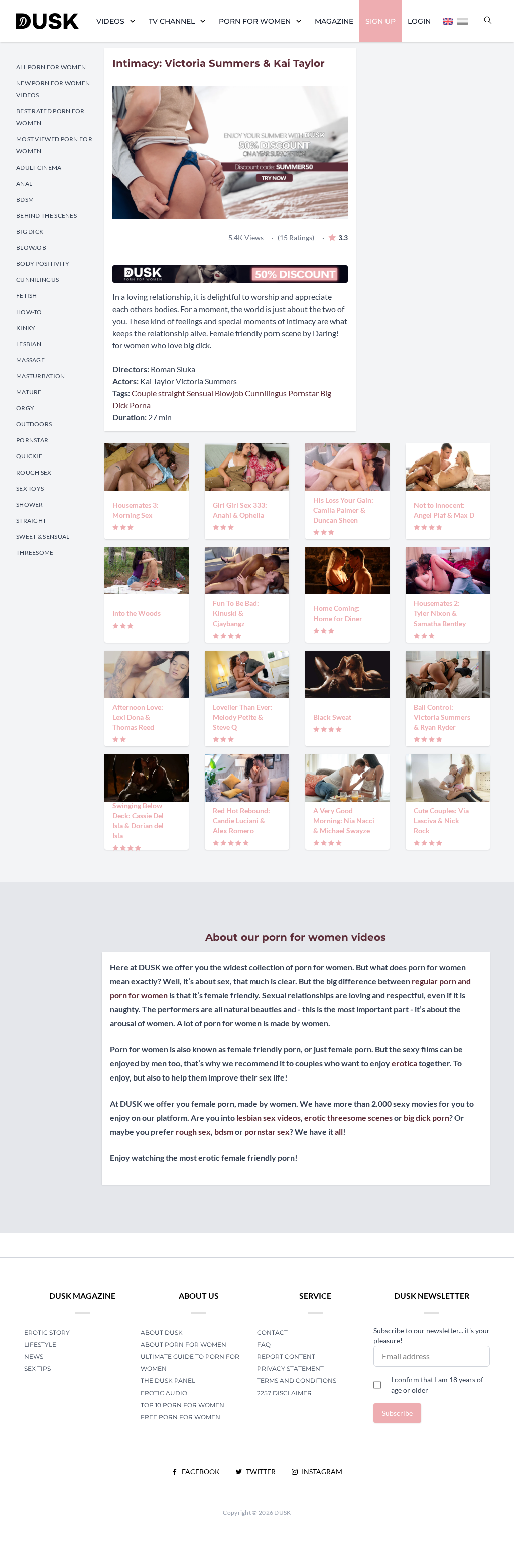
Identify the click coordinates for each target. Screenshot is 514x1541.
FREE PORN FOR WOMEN (180, 1417)
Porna (140, 405)
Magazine (334, 21)
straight (171, 393)
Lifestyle (40, 1344)
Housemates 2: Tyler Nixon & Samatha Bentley (440, 613)
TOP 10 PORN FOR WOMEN (182, 1405)
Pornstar (32, 440)
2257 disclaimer (284, 1393)
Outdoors (34, 424)
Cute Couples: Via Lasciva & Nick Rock (441, 820)
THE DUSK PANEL (168, 1380)
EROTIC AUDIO (164, 1393)
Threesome (35, 552)
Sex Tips (37, 1368)
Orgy (25, 408)
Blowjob (31, 247)
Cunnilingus (37, 279)
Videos (110, 21)
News (33, 1356)
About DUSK (162, 1332)
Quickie (29, 456)
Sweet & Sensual (43, 536)
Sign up (380, 21)
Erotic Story (47, 1332)
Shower (29, 504)
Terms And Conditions (296, 1380)
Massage (30, 360)
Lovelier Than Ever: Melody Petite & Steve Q (243, 717)
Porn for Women (255, 21)
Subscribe (397, 1413)
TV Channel (172, 21)
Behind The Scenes (46, 215)
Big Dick (29, 231)
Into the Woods (136, 613)
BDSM (25, 199)
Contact (272, 1332)
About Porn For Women (183, 1344)
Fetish (26, 295)
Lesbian (28, 344)
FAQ (264, 1344)
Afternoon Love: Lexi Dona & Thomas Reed (137, 717)
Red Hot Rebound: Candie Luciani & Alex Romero (241, 820)
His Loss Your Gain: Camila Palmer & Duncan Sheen (343, 510)
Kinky (26, 328)
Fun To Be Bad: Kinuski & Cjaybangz (236, 613)
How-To (29, 312)
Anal (24, 183)
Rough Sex (34, 472)
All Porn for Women (51, 67)
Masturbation (40, 376)
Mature (29, 392)
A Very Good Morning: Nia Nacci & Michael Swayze (343, 820)
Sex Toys (30, 488)
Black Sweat (332, 717)
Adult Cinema (39, 167)
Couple (144, 393)
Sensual (200, 393)
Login (419, 21)
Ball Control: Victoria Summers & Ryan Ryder (442, 717)
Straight (31, 520)
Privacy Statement (290, 1368)
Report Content (286, 1356)
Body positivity (43, 263)
